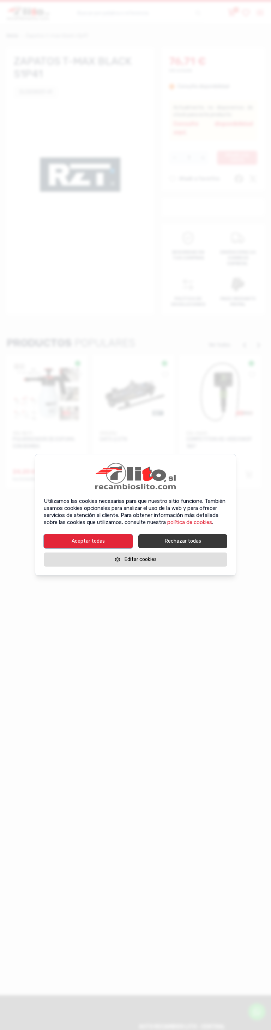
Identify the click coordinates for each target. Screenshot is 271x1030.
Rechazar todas (183, 541)
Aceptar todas (88, 541)
